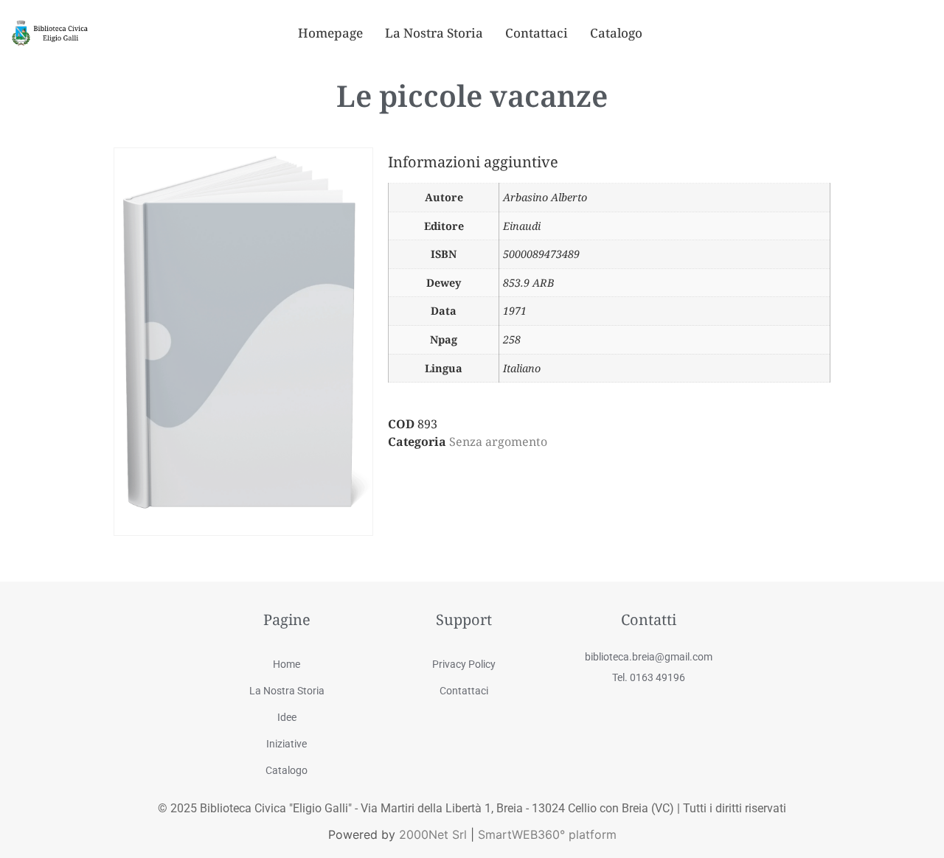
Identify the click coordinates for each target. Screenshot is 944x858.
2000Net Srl (433, 834)
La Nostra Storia (434, 32)
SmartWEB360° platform (547, 834)
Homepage (330, 32)
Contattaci (536, 32)
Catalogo (616, 32)
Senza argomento (498, 441)
